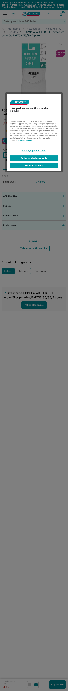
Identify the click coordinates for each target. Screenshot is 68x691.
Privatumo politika (25, 140)
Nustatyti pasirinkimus (34, 150)
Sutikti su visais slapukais (34, 158)
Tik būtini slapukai (34, 165)
